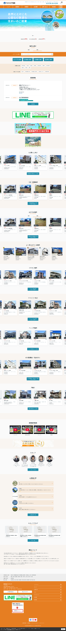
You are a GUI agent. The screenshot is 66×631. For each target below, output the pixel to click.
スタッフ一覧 (33, 469)
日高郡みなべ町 (41, 71)
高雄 (14, 576)
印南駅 (23, 67)
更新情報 (33, 104)
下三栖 (31, 576)
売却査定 (54, 6)
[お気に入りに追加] (16, 164)
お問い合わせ (45, 6)
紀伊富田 (27, 579)
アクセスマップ (36, 594)
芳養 (23, 579)
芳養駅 (35, 65)
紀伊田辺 (12, 579)
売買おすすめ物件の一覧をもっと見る (33, 237)
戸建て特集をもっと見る (33, 408)
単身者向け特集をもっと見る (33, 173)
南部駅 (44, 65)
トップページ (36, 584)
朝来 (21, 576)
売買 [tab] (37, 49)
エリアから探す (18, 59)
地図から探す (39, 59)
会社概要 (36, 6)
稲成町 (16, 576)
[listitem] (10, 162)
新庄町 (19, 576)
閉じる (63, 629)
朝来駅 (31, 65)
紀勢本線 (12, 578)
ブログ (35, 592)
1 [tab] (32, 35)
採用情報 (35, 599)
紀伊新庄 (20, 579)
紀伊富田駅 (48, 65)
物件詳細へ (21, 93)
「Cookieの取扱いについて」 (11, 629)
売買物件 (26, 6)
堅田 (11, 576)
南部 (25, 579)
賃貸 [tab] (28, 49)
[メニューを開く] (61, 7)
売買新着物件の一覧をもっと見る (33, 203)
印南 (32, 579)
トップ (8, 6)
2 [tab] (33, 35)
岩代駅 (26, 67)
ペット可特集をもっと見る (33, 349)
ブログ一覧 (33, 540)
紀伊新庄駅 (39, 65)
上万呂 (26, 576)
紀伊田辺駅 (23, 65)
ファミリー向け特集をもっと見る (33, 319)
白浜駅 (28, 65)
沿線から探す (28, 59)
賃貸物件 (17, 6)
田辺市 (23, 71)
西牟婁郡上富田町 (34, 71)
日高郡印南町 (47, 71)
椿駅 (29, 67)
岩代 (34, 579)
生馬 (29, 576)
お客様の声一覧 (33, 514)
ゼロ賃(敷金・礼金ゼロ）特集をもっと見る (33, 379)
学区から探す (49, 59)
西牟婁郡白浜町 (27, 71)
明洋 (24, 576)
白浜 (15, 579)
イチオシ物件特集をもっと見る (33, 289)
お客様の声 (36, 589)
